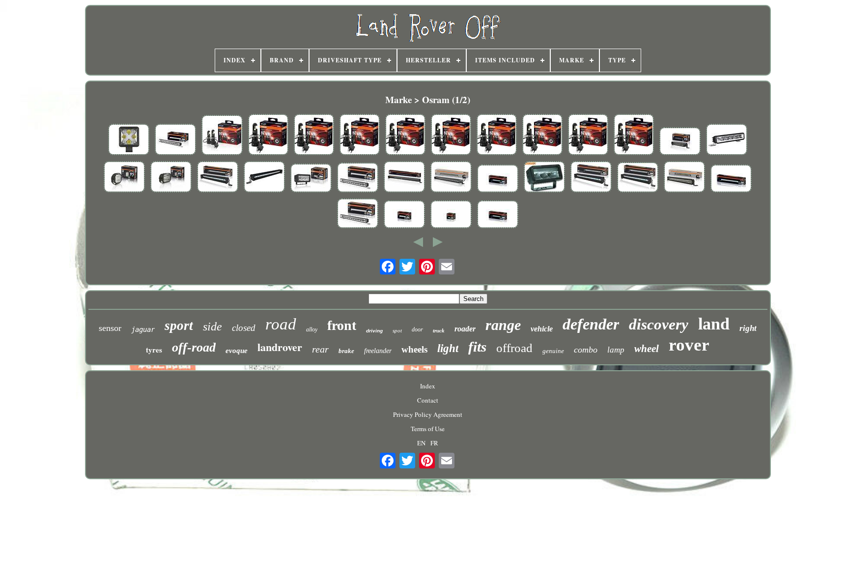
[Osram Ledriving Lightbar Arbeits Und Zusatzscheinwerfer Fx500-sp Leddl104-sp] (217, 177)
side (212, 326)
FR (434, 442)
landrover (279, 347)
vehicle (542, 329)
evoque (237, 351)
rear (320, 349)
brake (346, 351)
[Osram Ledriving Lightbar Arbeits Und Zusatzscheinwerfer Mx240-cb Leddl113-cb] (171, 177)
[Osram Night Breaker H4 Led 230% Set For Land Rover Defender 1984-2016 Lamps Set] (634, 135)
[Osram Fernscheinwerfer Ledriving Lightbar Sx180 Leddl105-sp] (404, 215)
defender (591, 324)
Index (427, 386)
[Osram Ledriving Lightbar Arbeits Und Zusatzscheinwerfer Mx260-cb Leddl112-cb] (124, 177)
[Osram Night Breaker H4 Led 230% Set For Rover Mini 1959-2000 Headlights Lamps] (451, 135)
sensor (110, 328)
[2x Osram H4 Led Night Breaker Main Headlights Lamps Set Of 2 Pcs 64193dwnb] (222, 136)
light (447, 348)
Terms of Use (428, 428)
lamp (615, 350)
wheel (646, 349)
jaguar (143, 329)
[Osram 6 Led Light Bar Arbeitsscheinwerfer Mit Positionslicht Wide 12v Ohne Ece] (544, 177)
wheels (414, 349)
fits (477, 347)
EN (421, 442)
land (714, 324)
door (417, 329)
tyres (154, 349)
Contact (427, 400)
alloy (311, 329)
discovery (658, 324)
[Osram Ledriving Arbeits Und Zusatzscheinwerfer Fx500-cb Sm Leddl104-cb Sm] (264, 177)
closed (243, 328)
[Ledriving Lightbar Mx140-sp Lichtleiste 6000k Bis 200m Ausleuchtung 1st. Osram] (311, 179)
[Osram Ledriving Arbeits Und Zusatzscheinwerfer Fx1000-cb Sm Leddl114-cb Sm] (404, 177)
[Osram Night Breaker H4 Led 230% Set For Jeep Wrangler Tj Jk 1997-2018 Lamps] (588, 135)
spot (397, 330)
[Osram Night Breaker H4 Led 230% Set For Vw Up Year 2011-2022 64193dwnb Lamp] (542, 135)
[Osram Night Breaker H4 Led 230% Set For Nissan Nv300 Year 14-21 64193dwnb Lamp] (314, 135)
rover (689, 345)
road (280, 324)
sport (179, 325)
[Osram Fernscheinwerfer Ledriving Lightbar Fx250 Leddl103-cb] (497, 215)
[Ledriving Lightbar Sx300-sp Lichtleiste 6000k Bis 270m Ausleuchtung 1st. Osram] (357, 178)
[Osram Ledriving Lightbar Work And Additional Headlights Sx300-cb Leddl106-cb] (175, 140)
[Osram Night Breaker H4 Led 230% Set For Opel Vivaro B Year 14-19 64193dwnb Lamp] (268, 135)
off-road (194, 347)
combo (585, 350)
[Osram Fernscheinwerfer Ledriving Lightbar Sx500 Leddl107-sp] (731, 179)
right (748, 328)
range (503, 325)
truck (439, 330)
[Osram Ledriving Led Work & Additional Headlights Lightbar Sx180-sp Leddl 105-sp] (726, 140)
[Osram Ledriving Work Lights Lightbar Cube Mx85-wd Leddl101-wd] (128, 140)
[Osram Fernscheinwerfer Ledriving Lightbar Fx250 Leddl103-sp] (497, 179)
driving (374, 330)
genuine (553, 351)
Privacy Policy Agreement (427, 414)
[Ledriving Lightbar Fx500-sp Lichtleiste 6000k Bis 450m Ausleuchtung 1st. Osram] (637, 178)
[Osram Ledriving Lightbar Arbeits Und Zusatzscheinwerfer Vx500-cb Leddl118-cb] (684, 177)
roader (465, 329)
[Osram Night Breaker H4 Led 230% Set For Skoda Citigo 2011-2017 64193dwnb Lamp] (360, 135)
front (341, 325)
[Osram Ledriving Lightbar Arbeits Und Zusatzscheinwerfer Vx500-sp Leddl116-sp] (451, 177)
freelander (378, 351)
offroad (514, 348)
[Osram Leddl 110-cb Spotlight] (680, 142)
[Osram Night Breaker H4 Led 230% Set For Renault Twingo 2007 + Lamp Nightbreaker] (405, 135)
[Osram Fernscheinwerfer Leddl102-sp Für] (451, 215)
